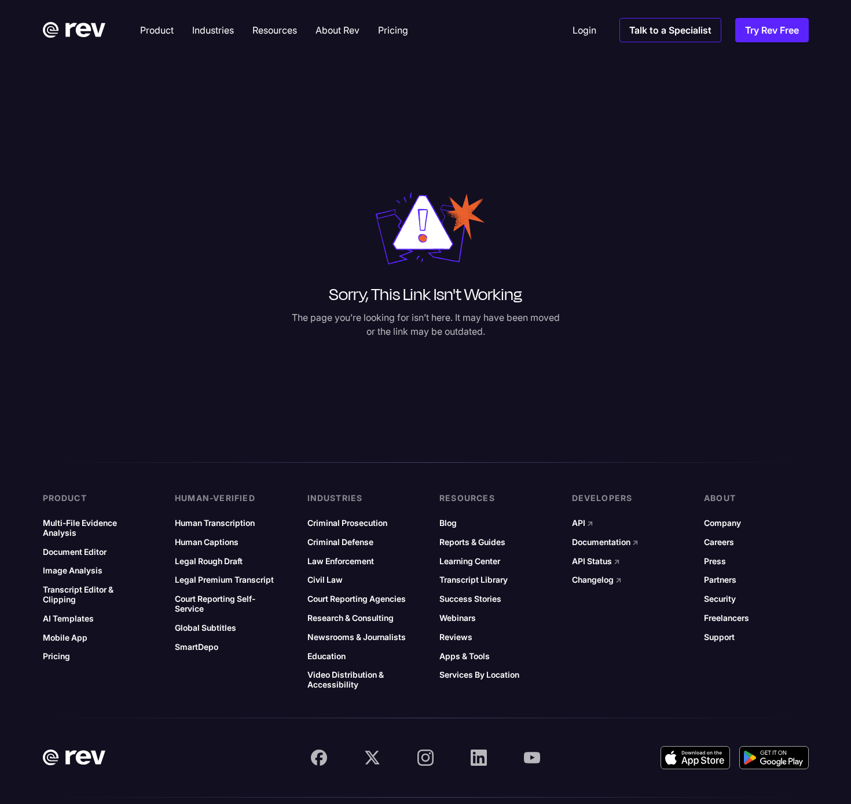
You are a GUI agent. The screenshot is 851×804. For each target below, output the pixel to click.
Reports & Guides (472, 542)
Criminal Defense (340, 542)
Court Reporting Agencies (356, 599)
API (582, 523)
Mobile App (65, 637)
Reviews (455, 637)
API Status (596, 561)
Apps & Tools (464, 656)
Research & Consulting (350, 618)
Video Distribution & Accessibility (345, 679)
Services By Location (479, 674)
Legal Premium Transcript (224, 579)
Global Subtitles (205, 628)
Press (715, 561)
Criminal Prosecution (347, 523)
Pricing (56, 656)
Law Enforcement (340, 561)
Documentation (605, 542)
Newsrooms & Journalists (356, 637)
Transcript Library (473, 579)
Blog (448, 523)
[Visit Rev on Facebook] (319, 758)
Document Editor (75, 552)
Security (720, 599)
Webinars (457, 618)
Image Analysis (72, 570)
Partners (720, 579)
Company (722, 523)
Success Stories (470, 599)
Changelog (597, 579)
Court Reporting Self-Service (215, 603)
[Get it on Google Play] (774, 757)
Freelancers (726, 618)
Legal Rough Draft (209, 561)
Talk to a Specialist (670, 30)
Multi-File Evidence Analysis (80, 528)
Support (719, 637)
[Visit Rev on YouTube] (532, 758)
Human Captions (207, 542)
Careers (719, 542)
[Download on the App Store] (695, 757)
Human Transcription (215, 523)
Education (326, 656)
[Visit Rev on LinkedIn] (479, 758)
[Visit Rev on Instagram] (425, 758)
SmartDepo (196, 647)
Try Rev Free (772, 30)
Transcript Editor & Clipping (78, 594)
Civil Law (325, 579)
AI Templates (68, 618)
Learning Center (469, 561)
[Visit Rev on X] (372, 758)
